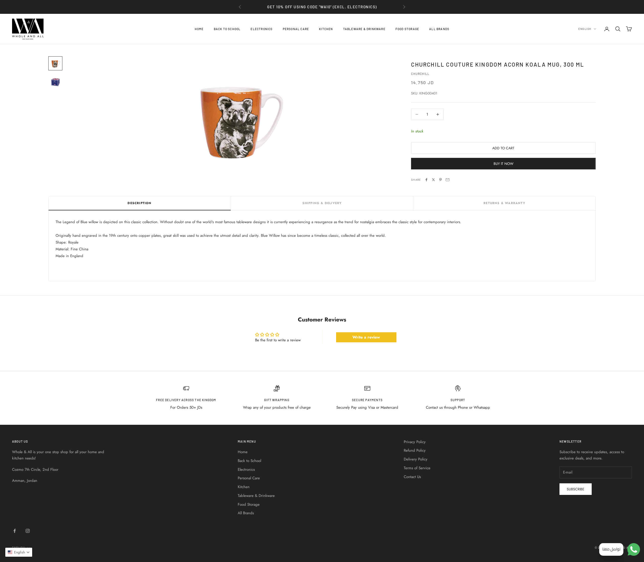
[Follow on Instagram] (27, 530)
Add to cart (503, 148)
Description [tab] (139, 203)
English (584, 28)
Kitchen (326, 29)
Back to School (227, 29)
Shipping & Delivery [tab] (322, 203)
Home (199, 29)
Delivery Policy (415, 459)
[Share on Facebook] (426, 180)
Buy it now (503, 163)
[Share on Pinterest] (440, 180)
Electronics (261, 29)
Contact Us (412, 477)
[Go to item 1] (55, 63)
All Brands (439, 29)
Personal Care (296, 29)
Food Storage (407, 29)
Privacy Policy (415, 442)
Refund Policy (415, 450)
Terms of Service (417, 468)
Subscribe (575, 489)
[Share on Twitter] (433, 180)
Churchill (420, 73)
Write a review (366, 337)
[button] (18, 552)
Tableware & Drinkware (364, 29)
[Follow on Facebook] (14, 530)
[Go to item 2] (55, 81)
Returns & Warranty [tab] (504, 203)
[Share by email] (448, 180)
